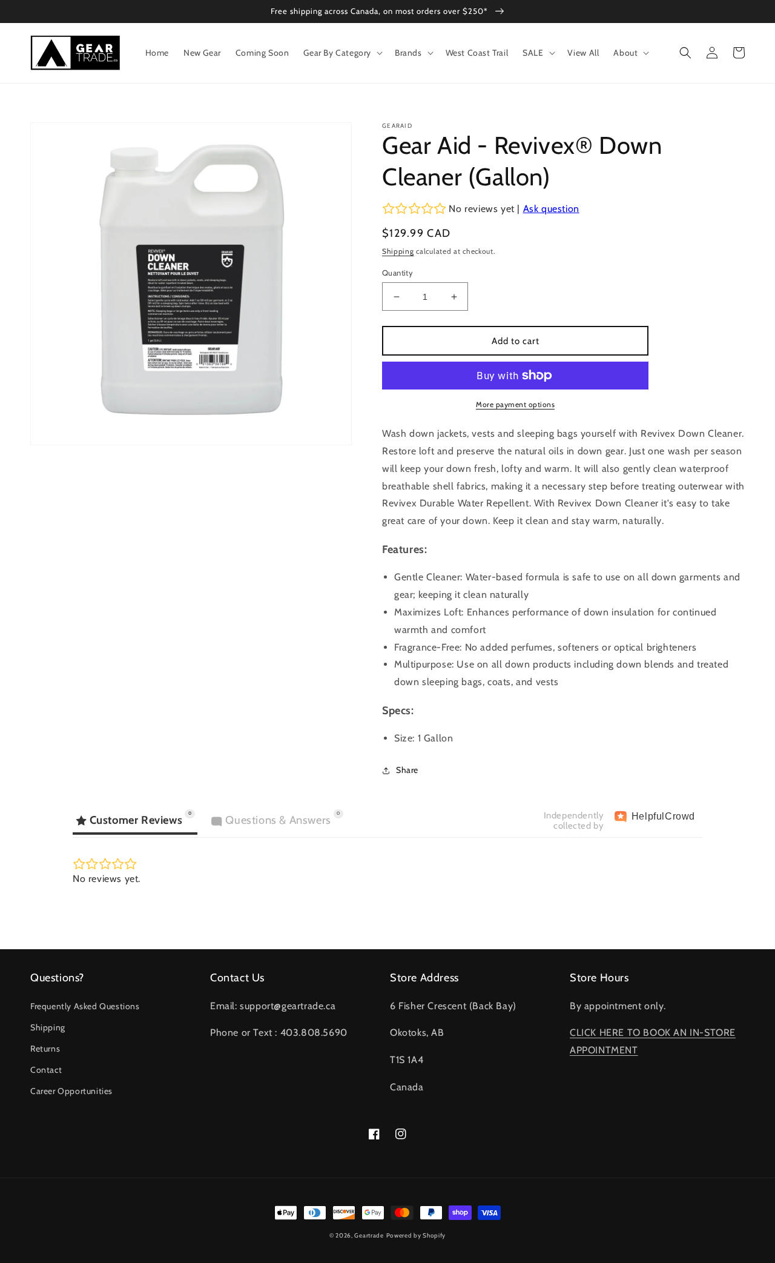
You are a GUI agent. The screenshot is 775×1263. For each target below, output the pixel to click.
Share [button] (407, 769)
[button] (342, 52)
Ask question (551, 208)
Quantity (397, 272)
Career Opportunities (71, 1091)
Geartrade (368, 1235)
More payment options (515, 404)
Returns (45, 1048)
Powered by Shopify (416, 1235)
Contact (46, 1069)
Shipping (398, 251)
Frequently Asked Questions (85, 1006)
